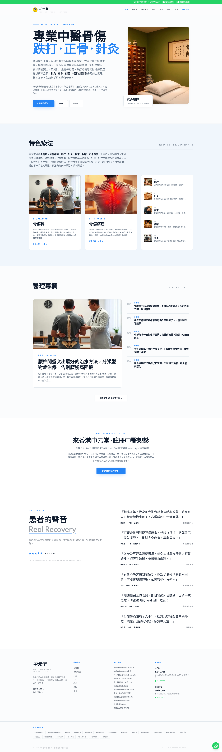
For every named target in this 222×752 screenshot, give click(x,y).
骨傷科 (134, 9)
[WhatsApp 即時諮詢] (215, 745)
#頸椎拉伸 (124, 732)
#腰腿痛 (67, 732)
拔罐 (75, 687)
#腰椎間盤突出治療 (54, 732)
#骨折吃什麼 (82, 737)
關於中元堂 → (38, 689)
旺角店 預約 (169, 2)
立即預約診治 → (43, 103)
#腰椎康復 (88, 732)
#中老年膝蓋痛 (170, 732)
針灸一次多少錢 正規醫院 (122, 693)
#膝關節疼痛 (158, 732)
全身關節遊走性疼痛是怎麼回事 (125, 675)
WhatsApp (161, 681)
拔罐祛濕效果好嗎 (120, 704)
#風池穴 (134, 732)
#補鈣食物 (94, 737)
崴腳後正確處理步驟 (121, 686)
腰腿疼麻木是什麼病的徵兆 (123, 679)
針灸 (161, 9)
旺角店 (62, 103)
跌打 (154, 9)
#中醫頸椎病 (145, 732)
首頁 (126, 9)
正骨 (75, 691)
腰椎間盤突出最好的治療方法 (124, 668)
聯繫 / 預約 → (38, 692)
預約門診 (185, 9)
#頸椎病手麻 (100, 732)
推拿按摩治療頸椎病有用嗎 (123, 697)
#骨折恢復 (70, 737)
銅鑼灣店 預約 (184, 2)
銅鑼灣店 (76, 103)
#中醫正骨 (77, 732)
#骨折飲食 (59, 737)
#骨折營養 (104, 737)
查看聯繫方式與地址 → (111, 471)
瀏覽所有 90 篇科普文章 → (111, 398)
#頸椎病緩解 (113, 732)
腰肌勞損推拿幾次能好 (122, 701)
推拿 (169, 9)
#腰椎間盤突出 (39, 732)
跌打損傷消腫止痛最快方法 (123, 682)
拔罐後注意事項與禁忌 (122, 708)
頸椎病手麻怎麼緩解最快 (122, 671)
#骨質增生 (183, 732)
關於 (176, 9)
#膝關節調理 (48, 737)
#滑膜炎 (37, 737)
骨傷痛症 (144, 9)
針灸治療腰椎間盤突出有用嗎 (124, 690)
